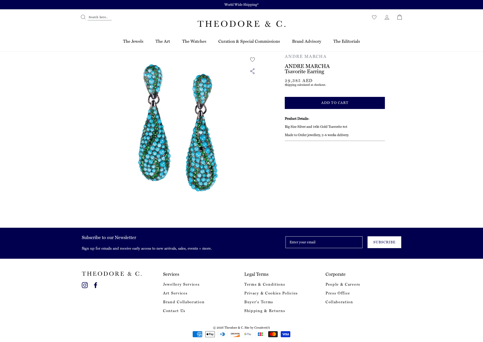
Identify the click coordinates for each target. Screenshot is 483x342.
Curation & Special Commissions (249, 41)
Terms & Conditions (264, 284)
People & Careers (343, 284)
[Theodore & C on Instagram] (85, 284)
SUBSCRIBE (384, 242)
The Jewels (133, 41)
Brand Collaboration (184, 302)
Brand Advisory (306, 41)
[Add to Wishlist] (252, 59)
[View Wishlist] (374, 17)
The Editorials (346, 41)
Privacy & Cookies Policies (271, 293)
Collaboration (339, 302)
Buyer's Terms (258, 302)
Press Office (338, 293)
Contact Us (174, 311)
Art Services (175, 293)
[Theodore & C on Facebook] (96, 284)
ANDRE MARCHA (306, 56)
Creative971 (262, 327)
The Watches (194, 41)
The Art (162, 41)
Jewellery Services (181, 284)
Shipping (290, 85)
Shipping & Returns (264, 311)
